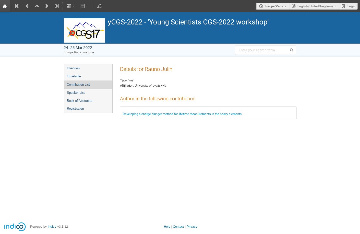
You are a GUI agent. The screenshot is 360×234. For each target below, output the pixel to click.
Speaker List (76, 92)
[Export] (71, 6)
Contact (178, 226)
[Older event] (27, 6)
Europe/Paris (274, 6)
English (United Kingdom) (315, 6)
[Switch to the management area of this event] (99, 6)
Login (351, 6)
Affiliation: (127, 85)
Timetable (74, 76)
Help (167, 226)
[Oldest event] (17, 6)
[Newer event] (47, 6)
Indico (52, 226)
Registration (75, 108)
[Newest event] (56, 6)
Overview (73, 68)
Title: (123, 81)
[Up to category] (37, 6)
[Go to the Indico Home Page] (5, 6)
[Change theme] (85, 6)
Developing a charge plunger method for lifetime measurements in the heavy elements (182, 114)
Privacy (192, 226)
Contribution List (78, 84)
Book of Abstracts (79, 101)
